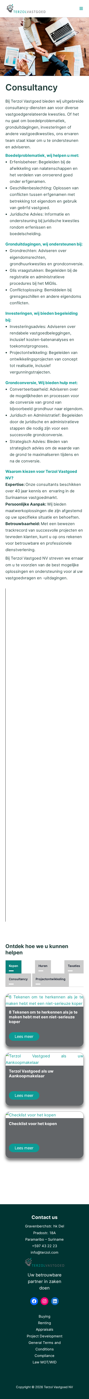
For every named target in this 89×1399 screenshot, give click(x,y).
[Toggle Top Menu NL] (74, 8)
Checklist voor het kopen (33, 1123)
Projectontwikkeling (50, 979)
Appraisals (44, 1329)
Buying (44, 1316)
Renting (44, 1323)
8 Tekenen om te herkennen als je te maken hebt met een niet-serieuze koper (43, 1017)
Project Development (44, 1336)
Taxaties (74, 966)
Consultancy (18, 979)
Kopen (13, 966)
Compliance (44, 1355)
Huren (43, 966)
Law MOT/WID (45, 1362)
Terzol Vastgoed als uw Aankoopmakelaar (31, 1073)
